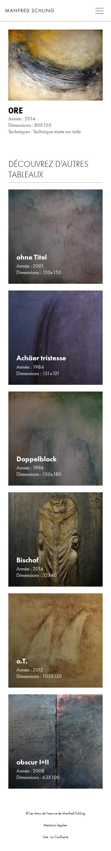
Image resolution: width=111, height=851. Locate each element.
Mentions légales (55, 825)
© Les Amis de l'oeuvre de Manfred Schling (55, 813)
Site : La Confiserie (55, 837)
